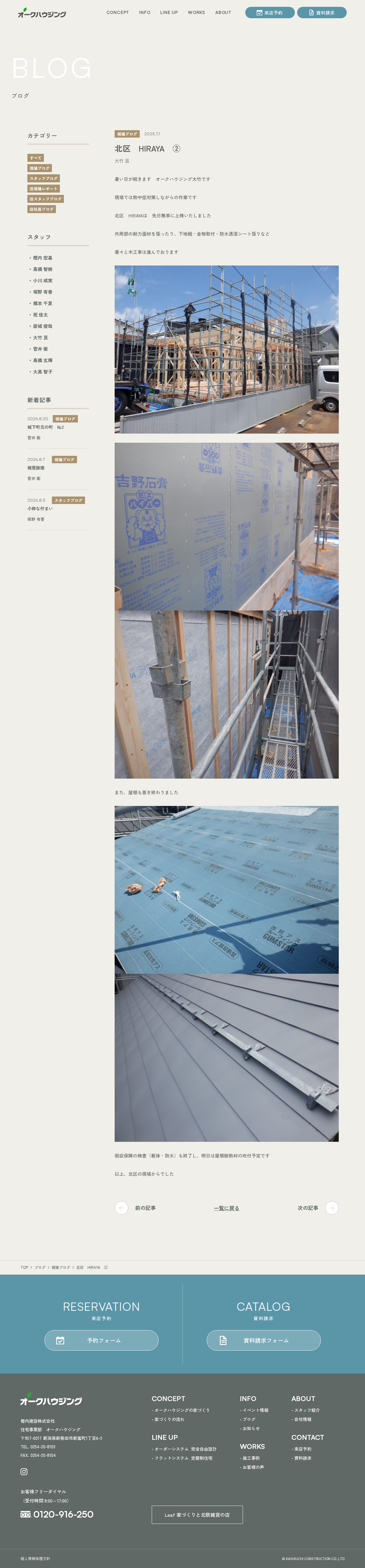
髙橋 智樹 (42, 269)
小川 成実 (42, 280)
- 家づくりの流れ (168, 1419)
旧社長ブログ (42, 209)
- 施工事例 (250, 1458)
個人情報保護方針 (35, 1558)
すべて (36, 158)
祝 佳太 (40, 314)
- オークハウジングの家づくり (181, 1410)
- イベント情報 (254, 1410)
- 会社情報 (301, 1419)
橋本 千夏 (42, 303)
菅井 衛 (40, 348)
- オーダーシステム (184, 1449)
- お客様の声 (252, 1467)
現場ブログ (40, 168)
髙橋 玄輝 (42, 360)
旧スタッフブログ (46, 199)
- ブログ (248, 1419)
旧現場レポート (44, 188)
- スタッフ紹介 (305, 1410)
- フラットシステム (182, 1458)
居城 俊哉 (42, 325)
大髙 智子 (42, 371)
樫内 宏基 (42, 257)
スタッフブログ (44, 178)
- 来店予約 (301, 1449)
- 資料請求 (301, 1458)
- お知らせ (250, 1428)
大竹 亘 (40, 337)
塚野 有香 (42, 291)
